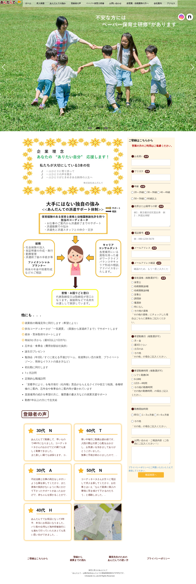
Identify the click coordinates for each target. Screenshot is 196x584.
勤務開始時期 (141, 409)
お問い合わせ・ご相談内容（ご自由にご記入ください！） (151, 442)
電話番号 (141, 233)
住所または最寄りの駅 (148, 206)
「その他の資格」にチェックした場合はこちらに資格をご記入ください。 (149, 318)
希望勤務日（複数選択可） (148, 336)
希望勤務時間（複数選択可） (149, 370)
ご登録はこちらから (37, 558)
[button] (90, 128)
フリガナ (141, 171)
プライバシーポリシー (158, 558)
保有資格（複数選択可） (149, 278)
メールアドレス (145, 248)
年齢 (139, 186)
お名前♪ (141, 156)
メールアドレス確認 (147, 263)
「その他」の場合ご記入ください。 (149, 356)
